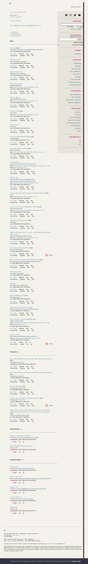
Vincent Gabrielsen (44, 412)
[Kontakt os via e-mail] (79, 15)
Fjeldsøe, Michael (15, 97)
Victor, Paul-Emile (15, 319)
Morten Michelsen (40, 193)
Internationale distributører (73, 122)
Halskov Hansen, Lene (16, 71)
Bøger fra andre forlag (75, 82)
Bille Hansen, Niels (15, 59)
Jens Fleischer (22, 259)
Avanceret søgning (75, 29)
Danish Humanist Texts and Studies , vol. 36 (26, 183)
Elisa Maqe (33, 319)
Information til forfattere (74, 120)
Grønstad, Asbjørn (15, 136)
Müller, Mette (13, 295)
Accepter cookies (76, 561)
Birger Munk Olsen (24, 412)
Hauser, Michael (14, 162)
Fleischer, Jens (14, 398)
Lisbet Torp (21, 295)
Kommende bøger (76, 79)
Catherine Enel (24, 319)
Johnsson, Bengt (14, 334)
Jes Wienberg (34, 206)
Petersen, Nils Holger (16, 386)
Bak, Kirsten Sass (15, 247)
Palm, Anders (13, 148)
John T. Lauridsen (28, 232)
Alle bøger (78, 66)
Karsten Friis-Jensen (39, 410)
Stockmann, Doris (15, 307)
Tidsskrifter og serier (75, 85)
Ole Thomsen (33, 412)
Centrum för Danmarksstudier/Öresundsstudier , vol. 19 (29, 210)
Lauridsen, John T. (15, 220)
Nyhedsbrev (77, 53)
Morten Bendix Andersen (26, 446)
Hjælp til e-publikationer (74, 102)
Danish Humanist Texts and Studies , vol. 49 (26, 87)
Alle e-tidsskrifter (76, 97)
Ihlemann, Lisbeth (15, 436)
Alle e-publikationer (75, 94)
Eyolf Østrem (48, 359)
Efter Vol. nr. (37, 25)
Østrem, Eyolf (14, 259)
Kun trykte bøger (76, 68)
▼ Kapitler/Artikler (15, 34)
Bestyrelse (78, 112)
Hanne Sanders (23, 148)
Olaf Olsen (25, 220)
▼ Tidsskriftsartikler (15, 35)
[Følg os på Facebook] (66, 15)
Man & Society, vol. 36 (20, 167)
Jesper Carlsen (28, 410)
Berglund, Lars (14, 487)
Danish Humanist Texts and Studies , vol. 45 (26, 101)
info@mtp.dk (16, 535)
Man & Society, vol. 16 (20, 324)
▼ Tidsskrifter (14, 32)
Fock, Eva (13, 283)
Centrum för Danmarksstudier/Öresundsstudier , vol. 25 (29, 152)
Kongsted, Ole (14, 193)
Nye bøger (78, 77)
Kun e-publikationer (75, 71)
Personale (78, 114)
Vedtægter (78, 128)
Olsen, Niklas (13, 446)
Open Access (77, 74)
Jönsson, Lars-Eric (15, 206)
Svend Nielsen (25, 247)
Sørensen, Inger (14, 111)
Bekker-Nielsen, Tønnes (17, 410)
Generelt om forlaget (75, 117)
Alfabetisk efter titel (19, 25)
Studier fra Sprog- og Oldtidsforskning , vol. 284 (27, 338)
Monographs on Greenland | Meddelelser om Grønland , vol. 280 (31, 322)
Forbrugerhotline (50, 543)
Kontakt (79, 131)
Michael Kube (30, 193)
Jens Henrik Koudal (26, 307)
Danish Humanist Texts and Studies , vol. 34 (26, 237)
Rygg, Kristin (13, 507)
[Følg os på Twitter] (74, 15)
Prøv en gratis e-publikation (73, 100)
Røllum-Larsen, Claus (16, 83)
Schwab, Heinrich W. (16, 497)
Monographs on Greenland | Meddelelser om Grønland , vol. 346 (31, 165)
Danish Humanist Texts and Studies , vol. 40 (26, 114)
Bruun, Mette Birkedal (16, 359)
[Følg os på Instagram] (70, 15)
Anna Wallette (25, 206)
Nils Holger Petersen (34, 259)
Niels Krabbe (22, 193)
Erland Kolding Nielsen (39, 232)
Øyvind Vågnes (26, 136)
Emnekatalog (77, 63)
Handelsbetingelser (75, 125)
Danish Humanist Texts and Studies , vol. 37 (26, 196)
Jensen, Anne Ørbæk (16, 232)
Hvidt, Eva (13, 48)
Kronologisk (29, 25)
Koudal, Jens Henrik (15, 271)
